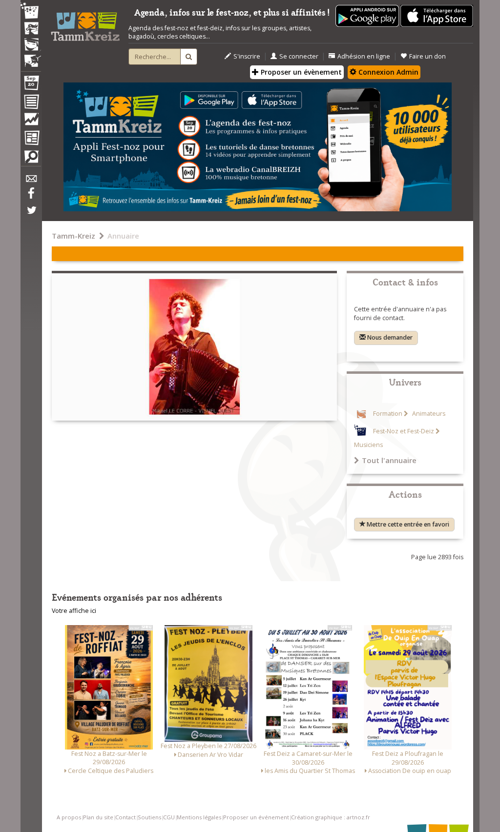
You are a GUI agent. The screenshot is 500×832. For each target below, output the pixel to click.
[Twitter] (31, 215)
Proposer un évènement (300, 72)
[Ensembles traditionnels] (31, 57)
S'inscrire (246, 56)
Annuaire (123, 236)
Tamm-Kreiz (73, 236)
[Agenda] (31, 85)
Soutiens (149, 817)
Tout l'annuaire (389, 460)
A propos (69, 817)
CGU (169, 817)
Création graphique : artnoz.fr (330, 817)
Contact (125, 817)
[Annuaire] (31, 103)
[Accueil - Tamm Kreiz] (85, 23)
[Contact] (31, 181)
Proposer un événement (256, 817)
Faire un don (427, 56)
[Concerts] (31, 29)
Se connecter (298, 56)
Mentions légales (199, 817)
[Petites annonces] (31, 159)
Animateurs (428, 413)
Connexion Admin (387, 72)
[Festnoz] (31, 11)
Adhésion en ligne (363, 56)
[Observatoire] (31, 121)
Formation (387, 413)
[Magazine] (31, 139)
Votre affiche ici (74, 611)
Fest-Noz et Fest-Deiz (403, 431)
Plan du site (98, 817)
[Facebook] (31, 196)
